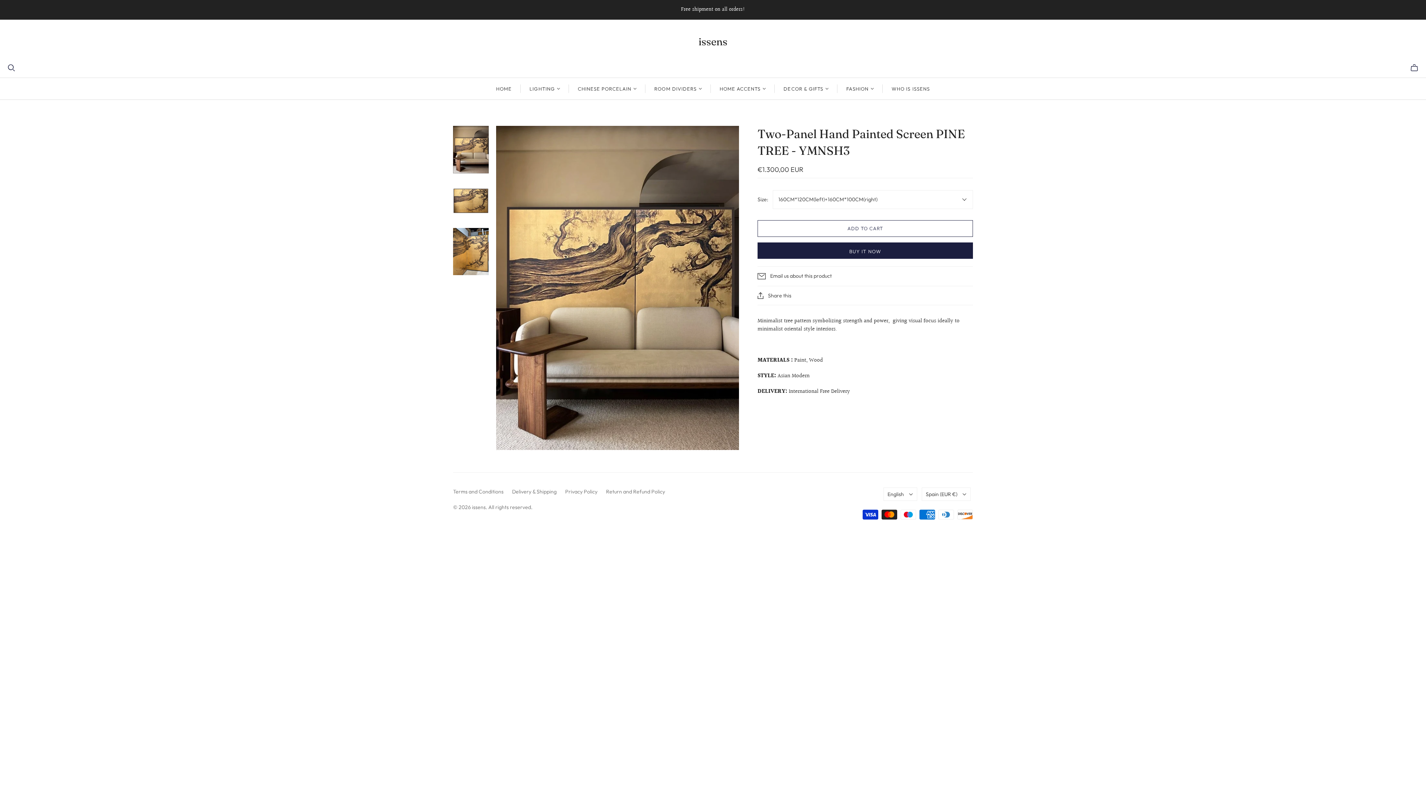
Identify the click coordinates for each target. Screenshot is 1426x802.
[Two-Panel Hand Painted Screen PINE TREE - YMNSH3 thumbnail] (471, 149)
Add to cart (865, 228)
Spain (941, 494)
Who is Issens (911, 89)
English (896, 494)
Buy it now (865, 251)
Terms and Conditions (478, 491)
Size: (763, 199)
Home (504, 89)
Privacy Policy (581, 491)
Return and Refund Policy (635, 491)
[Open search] (11, 68)
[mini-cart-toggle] (1414, 68)
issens (713, 41)
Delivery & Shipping (534, 491)
